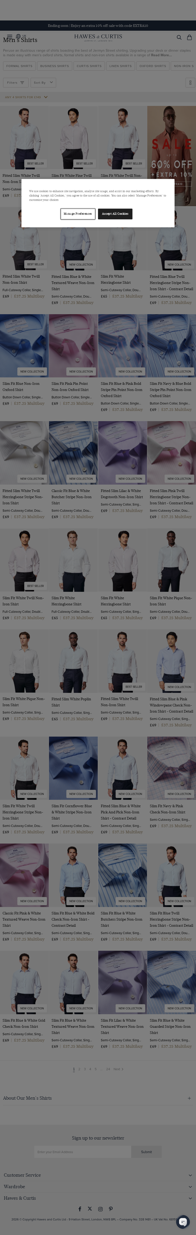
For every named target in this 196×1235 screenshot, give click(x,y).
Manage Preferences (78, 214)
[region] (98, 203)
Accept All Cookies (115, 214)
